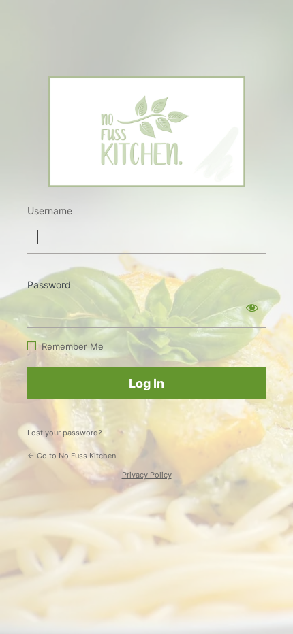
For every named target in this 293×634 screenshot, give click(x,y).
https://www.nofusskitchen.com (146, 131)
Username (49, 210)
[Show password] (252, 307)
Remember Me (73, 346)
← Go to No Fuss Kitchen (71, 456)
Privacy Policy (147, 475)
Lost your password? (64, 432)
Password (49, 284)
